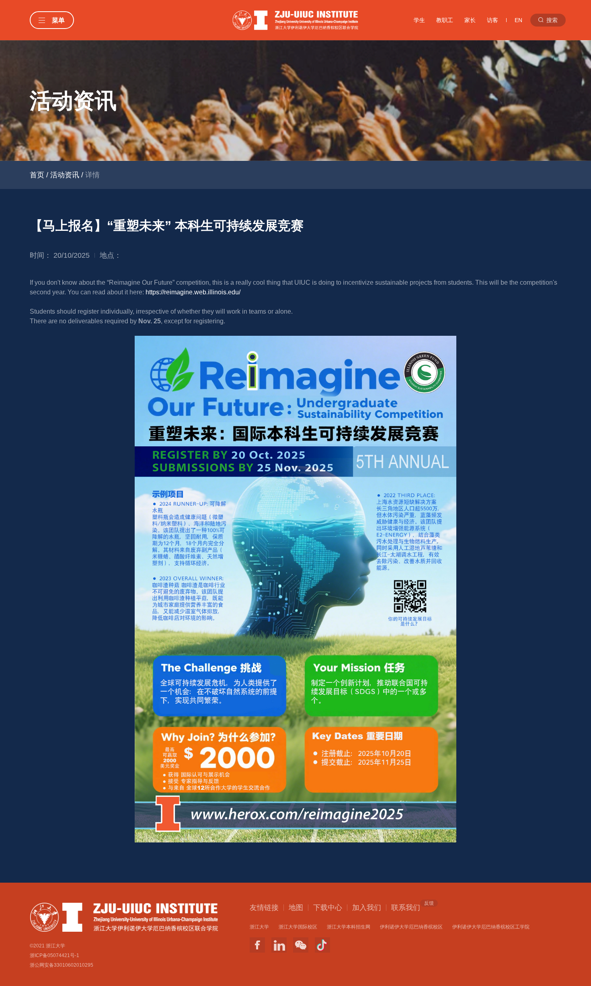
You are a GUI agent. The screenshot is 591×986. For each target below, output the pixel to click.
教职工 (444, 20)
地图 (296, 908)
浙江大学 (259, 927)
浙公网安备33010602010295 (61, 965)
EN (518, 20)
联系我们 (405, 907)
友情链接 (264, 908)
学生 (419, 20)
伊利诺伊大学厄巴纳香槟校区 (411, 927)
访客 (492, 20)
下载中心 (327, 908)
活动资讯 (64, 175)
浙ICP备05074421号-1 (54, 955)
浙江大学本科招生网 (348, 927)
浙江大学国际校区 (298, 927)
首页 (37, 175)
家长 (470, 20)
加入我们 (366, 908)
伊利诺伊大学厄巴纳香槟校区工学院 (490, 927)
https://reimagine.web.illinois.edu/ (193, 292)
